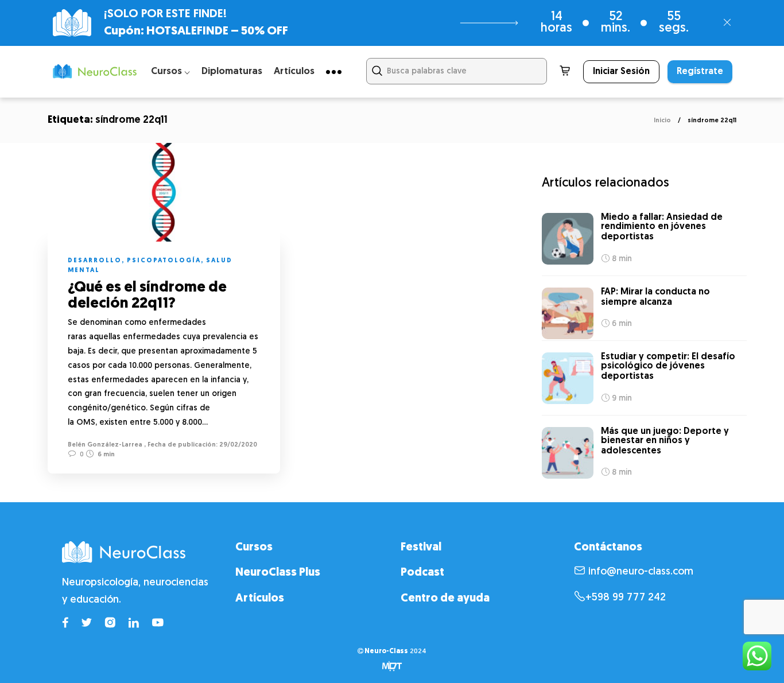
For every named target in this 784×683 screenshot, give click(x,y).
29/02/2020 (237, 445)
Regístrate (700, 71)
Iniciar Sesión (621, 71)
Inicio (662, 121)
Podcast (422, 573)
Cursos (254, 547)
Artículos (294, 71)
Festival (421, 547)
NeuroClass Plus (277, 573)
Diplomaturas (231, 71)
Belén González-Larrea (105, 445)
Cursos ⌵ (170, 71)
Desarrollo (95, 261)
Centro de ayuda (445, 598)
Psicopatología (164, 261)
